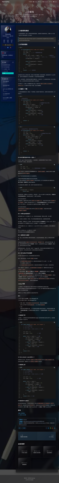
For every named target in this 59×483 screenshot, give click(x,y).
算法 (37, 14)
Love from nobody (29, 479)
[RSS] (10, 47)
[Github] (5, 47)
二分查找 (23, 428)
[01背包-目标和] (24, 447)
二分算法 (42, 14)
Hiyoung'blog (23, 424)
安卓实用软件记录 (6, 85)
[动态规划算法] (49, 447)
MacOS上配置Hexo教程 (7, 97)
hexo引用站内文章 (6, 93)
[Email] (8, 47)
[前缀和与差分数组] (37, 447)
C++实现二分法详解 (22, 414)
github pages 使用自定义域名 (8, 89)
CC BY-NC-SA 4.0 (42, 423)
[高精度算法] (24, 459)
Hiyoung (25, 419)
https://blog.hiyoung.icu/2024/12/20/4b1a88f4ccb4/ (33, 421)
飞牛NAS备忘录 (6, 81)
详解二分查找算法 (21, 413)
